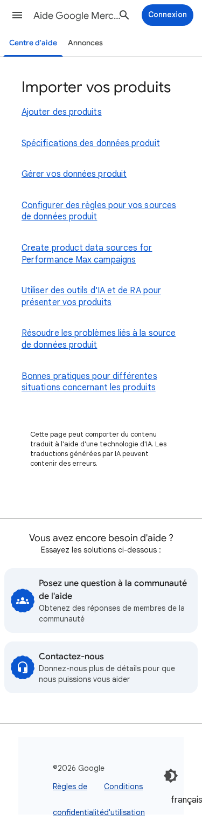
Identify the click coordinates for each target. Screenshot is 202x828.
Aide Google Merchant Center (77, 16)
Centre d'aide (33, 42)
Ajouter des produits (62, 112)
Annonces (85, 42)
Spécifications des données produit (91, 143)
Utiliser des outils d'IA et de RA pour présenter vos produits (91, 296)
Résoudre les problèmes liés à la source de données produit (99, 339)
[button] (17, 15)
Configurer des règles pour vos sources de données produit (99, 211)
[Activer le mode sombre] (171, 776)
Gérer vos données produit (74, 174)
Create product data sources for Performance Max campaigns (87, 254)
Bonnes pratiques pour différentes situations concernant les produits (89, 382)
